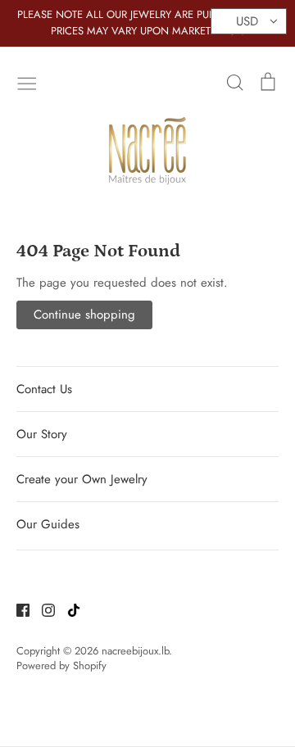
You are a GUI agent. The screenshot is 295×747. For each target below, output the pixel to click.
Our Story (41, 434)
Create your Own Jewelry (82, 479)
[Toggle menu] (27, 82)
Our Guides (47, 524)
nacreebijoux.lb (135, 651)
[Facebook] (17, 609)
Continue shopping (84, 315)
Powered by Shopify (61, 665)
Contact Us (44, 389)
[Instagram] (42, 609)
